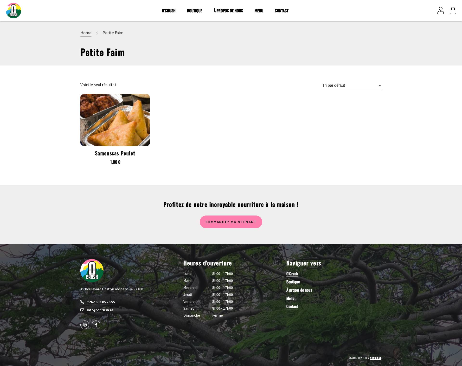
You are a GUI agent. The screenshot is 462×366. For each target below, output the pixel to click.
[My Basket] (453, 10)
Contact (282, 10)
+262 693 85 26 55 (100, 302)
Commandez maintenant (231, 221)
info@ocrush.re (99, 310)
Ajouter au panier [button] (115, 108)
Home (85, 32)
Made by (355, 358)
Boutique (194, 10)
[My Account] (440, 10)
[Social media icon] (84, 324)
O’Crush (168, 10)
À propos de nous (228, 10)
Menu (259, 10)
